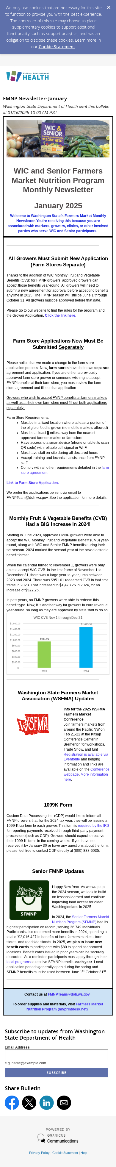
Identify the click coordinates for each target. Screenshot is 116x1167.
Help (84, 1152)
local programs (19, 962)
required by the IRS (93, 826)
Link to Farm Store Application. (33, 483)
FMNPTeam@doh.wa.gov (69, 994)
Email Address (17, 1047)
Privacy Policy (39, 1152)
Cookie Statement (57, 46)
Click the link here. (61, 315)
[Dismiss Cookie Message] (108, 5)
